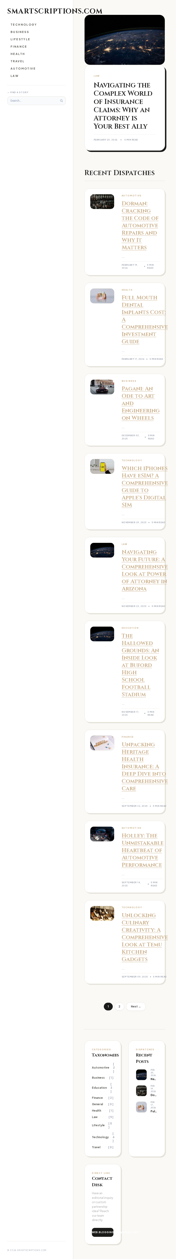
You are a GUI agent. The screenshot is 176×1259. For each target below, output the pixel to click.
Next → (136, 1006)
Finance (19, 46)
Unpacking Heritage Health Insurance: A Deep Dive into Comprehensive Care (145, 766)
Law (15, 76)
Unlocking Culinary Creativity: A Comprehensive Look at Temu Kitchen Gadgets (145, 937)
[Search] (61, 100)
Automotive (23, 68)
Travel (18, 61)
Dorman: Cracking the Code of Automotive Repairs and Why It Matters (140, 225)
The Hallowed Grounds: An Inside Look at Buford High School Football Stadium (140, 665)
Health (18, 54)
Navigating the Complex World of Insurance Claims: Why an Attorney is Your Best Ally (123, 106)
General (97, 1104)
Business (20, 32)
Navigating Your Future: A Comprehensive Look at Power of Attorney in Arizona (145, 571)
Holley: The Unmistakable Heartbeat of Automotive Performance (143, 850)
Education (99, 1087)
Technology (24, 24)
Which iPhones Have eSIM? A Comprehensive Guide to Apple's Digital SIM (145, 487)
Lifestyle (20, 39)
